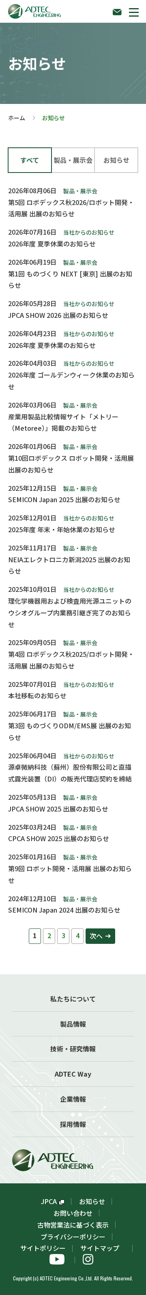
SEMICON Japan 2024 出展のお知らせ (64, 910)
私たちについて (73, 999)
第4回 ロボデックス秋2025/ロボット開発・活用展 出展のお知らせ (71, 660)
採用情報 (73, 1124)
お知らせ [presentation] (116, 160)
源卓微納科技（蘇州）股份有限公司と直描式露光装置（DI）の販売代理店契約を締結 (70, 772)
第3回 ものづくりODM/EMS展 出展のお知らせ (69, 731)
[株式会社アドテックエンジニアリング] (34, 10)
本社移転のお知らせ (37, 695)
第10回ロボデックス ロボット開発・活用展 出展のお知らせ (71, 464)
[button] (134, 12)
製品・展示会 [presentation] (73, 160)
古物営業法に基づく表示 (73, 1225)
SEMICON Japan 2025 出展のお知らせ (64, 499)
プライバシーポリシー (73, 1236)
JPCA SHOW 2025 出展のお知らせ (58, 809)
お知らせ (92, 1201)
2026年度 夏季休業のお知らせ (52, 243)
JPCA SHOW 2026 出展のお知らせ (58, 315)
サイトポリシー (43, 1248)
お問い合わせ (73, 1213)
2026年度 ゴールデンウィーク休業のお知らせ (71, 380)
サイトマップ (103, 1248)
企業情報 (73, 1099)
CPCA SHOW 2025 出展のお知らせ (58, 838)
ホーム (16, 118)
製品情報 (73, 1024)
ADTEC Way (73, 1074)
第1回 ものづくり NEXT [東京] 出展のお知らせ (70, 279)
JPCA (49, 1201)
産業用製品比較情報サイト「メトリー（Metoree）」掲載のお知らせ (63, 422)
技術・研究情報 (73, 1048)
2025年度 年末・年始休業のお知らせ (61, 529)
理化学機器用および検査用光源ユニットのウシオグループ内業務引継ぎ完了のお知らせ (69, 612)
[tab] (30, 160)
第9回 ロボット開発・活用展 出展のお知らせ (70, 874)
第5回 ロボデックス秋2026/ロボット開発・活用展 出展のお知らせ (71, 208)
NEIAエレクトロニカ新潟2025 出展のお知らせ (69, 565)
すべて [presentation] (29, 160)
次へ (96, 936)
